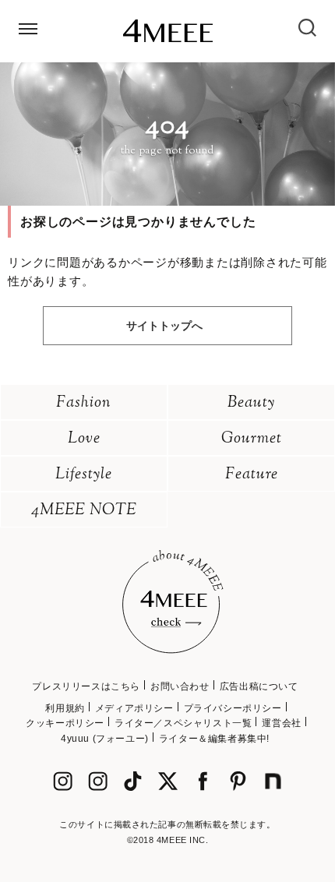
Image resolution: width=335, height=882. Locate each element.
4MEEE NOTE (84, 510)
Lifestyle (83, 475)
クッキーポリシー (65, 723)
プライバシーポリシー (233, 708)
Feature (251, 475)
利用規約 (64, 708)
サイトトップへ (164, 325)
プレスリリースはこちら (86, 686)
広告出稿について (259, 686)
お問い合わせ (180, 686)
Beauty (251, 403)
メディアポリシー (134, 708)
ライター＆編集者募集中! (214, 738)
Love (84, 439)
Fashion (83, 403)
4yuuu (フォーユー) (105, 738)
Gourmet (251, 439)
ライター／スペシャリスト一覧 (183, 723)
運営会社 (281, 723)
